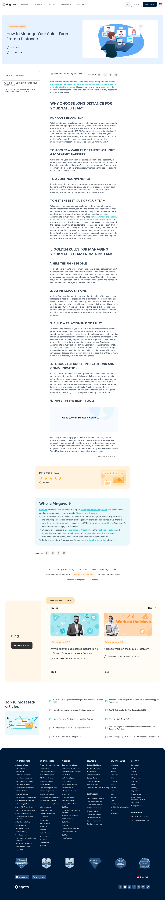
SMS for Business (68, 801)
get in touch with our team (95, 540)
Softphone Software (46, 781)
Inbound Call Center (93, 768)
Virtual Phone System (22, 847)
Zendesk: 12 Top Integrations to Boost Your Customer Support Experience (134, 701)
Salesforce (114, 765)
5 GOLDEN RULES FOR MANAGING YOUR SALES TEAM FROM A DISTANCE (19, 90)
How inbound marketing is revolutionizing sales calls (74, 710)
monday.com (115, 804)
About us (134, 768)
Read (53, 672)
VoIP (114, 569)
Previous (54, 608)
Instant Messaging (68, 788)
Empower (93, 513)
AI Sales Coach (20, 825)
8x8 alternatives (92, 811)
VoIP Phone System (68, 778)
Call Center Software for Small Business (25, 839)
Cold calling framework (23, 775)
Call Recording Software (70, 828)
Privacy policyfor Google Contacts (138, 798)
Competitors (44, 820)
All (50, 569)
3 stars (51, 478)
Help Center (135, 803)
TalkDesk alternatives (94, 824)
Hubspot (113, 771)
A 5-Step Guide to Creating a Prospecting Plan (71, 728)
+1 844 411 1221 (140, 817)
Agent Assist (19, 771)
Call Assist (43, 839)
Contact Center (92, 778)
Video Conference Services (71, 771)
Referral (134, 775)
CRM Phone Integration (47, 813)
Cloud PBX (19, 850)
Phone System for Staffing (24, 781)
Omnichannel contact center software (72, 811)
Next (150, 608)
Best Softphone (45, 784)
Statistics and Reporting (70, 815)
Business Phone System (70, 765)
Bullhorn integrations (47, 791)
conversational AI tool (76, 530)
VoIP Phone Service (46, 778)
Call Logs (65, 825)
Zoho (112, 778)
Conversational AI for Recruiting (98, 788)
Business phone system (109, 574)
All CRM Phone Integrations (120, 807)
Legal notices (135, 791)
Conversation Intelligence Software (24, 818)
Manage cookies (136, 806)
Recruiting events (46, 810)
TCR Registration (21, 835)
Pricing (52, 4)
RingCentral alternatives (95, 798)
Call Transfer (44, 836)
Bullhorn (113, 784)
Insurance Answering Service (50, 804)
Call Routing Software (22, 804)
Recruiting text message (23, 778)
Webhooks (114, 813)
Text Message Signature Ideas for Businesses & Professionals (134, 737)
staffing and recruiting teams (94, 509)
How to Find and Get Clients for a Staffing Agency (73, 719)
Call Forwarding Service (70, 768)
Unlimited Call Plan (68, 797)
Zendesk (114, 768)
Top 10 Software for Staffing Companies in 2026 (128, 710)
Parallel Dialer (44, 768)
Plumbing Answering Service (25, 810)
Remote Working (92, 784)
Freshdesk (114, 775)
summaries (47, 533)
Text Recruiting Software (48, 788)
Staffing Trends (45, 833)
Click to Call (66, 794)
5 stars (60, 478)
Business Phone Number (48, 801)
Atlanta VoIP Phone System (24, 807)
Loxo (112, 791)
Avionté (113, 788)
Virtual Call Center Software (49, 765)
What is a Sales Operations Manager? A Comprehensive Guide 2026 (78, 701)
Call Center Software (94, 775)
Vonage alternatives (93, 817)
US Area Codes (45, 823)
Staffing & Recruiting (64, 569)
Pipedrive (114, 781)
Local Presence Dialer (69, 832)
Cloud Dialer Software (23, 813)
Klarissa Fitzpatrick (63, 658)
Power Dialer (66, 781)
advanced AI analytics (95, 533)
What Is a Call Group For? (119, 719)
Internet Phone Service (47, 775)
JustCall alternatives (94, 808)
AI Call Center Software (23, 822)
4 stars (56, 478)
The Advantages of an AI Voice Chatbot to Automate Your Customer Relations (132, 728)
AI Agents (93, 579)
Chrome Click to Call (47, 794)
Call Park (65, 835)
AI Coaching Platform (22, 765)
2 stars (46, 478)
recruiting (106, 523)
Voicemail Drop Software (70, 804)
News (133, 784)
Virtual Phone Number (69, 784)
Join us (133, 771)
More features (67, 838)
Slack (113, 801)
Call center (83, 569)
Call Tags (65, 807)
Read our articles (22, 645)
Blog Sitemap (44, 842)
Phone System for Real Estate (25, 797)
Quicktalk (43, 846)
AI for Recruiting (45, 807)
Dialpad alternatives (94, 814)
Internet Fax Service (69, 791)
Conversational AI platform (24, 788)
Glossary (43, 830)
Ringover (43, 509)
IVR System (66, 775)
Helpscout (114, 797)
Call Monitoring (67, 819)
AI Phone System (21, 791)
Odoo (112, 794)
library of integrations (57, 523)
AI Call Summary (21, 832)
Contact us (135, 765)
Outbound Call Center (94, 765)
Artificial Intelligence (76, 579)
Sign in (136, 4)
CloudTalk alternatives (94, 801)
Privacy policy (136, 794)
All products (44, 817)
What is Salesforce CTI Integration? (67, 737)
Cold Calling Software (47, 771)
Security (134, 788)
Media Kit (134, 781)
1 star (42, 478)
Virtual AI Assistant (21, 794)
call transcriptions (107, 530)
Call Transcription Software (24, 801)
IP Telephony (91, 771)
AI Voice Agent (20, 768)
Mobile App (43, 826)
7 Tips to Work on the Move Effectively (126, 649)
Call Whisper (66, 822)
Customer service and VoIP (57, 574)
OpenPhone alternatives (95, 821)
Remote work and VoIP (17, 27)
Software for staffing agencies (50, 797)
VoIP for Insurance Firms (23, 843)
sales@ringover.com (142, 820)
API (112, 810)
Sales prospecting (99, 569)
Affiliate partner (136, 778)
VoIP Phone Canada (22, 828)
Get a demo (149, 4)
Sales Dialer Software (22, 784)
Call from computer (93, 781)
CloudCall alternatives (94, 805)
